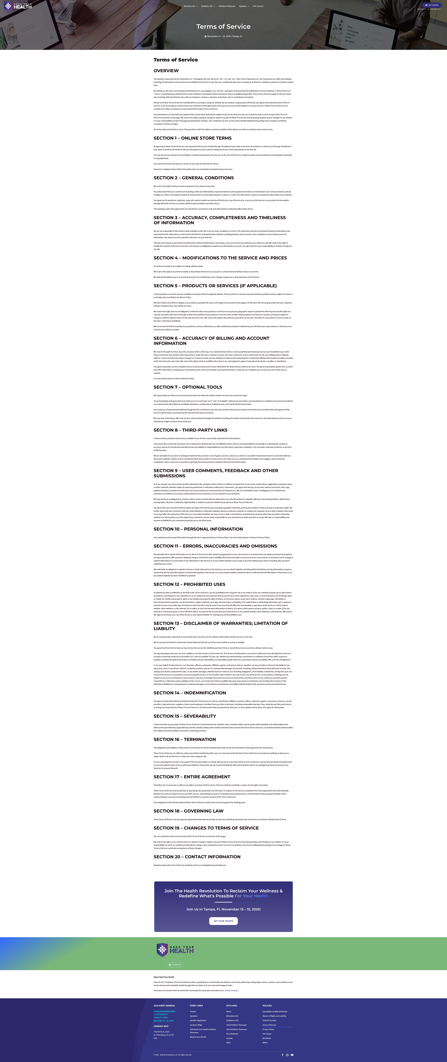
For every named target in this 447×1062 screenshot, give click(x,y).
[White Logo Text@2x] (17, 2)
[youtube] (292, 1055)
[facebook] (282, 1055)
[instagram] (287, 1055)
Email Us (157, 1041)
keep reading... (232, 990)
